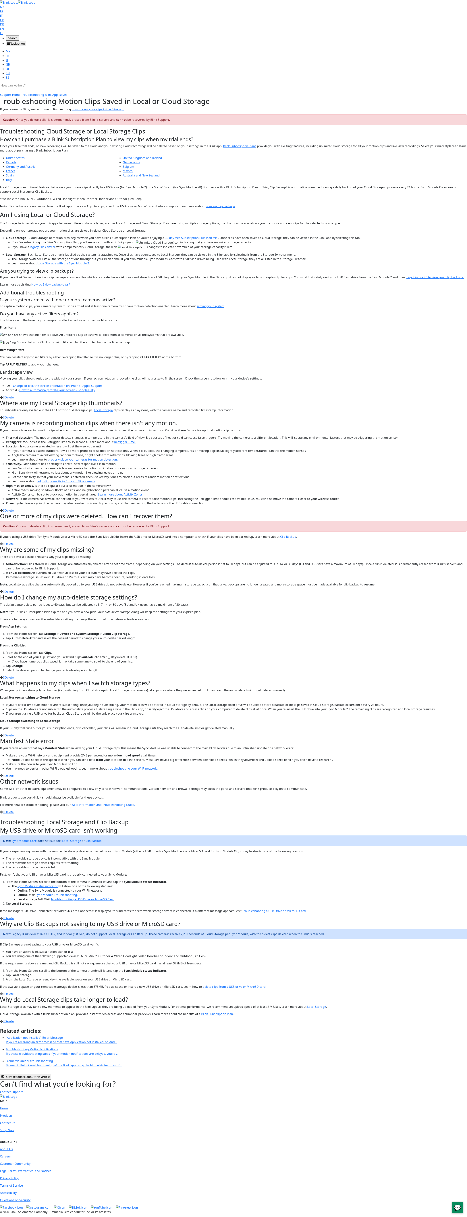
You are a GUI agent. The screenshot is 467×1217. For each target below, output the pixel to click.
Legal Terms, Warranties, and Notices (25, 1171)
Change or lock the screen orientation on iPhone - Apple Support (57, 386)
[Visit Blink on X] (60, 1207)
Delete (9, 397)
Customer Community (15, 1164)
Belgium (128, 167)
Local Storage (103, 410)
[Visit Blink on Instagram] (38, 1207)
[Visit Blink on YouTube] (102, 1207)
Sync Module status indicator (38, 886)
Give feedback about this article (28, 1077)
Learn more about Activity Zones (120, 494)
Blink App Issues (56, 95)
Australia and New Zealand (141, 175)
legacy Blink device (43, 247)
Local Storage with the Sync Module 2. (63, 263)
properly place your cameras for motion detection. (83, 459)
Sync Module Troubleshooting (56, 895)
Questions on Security (15, 1200)
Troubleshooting (32, 95)
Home (4, 1108)
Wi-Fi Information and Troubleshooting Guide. (103, 805)
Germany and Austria (20, 167)
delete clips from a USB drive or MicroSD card (234, 987)
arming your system (210, 306)
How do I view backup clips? (50, 284)
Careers (5, 1156)
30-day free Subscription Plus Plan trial (191, 238)
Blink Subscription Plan (217, 1014)
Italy (9, 180)
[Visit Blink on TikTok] (78, 1207)
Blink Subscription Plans (239, 146)
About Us (6, 1149)
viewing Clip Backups (220, 206)
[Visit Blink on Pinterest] (127, 1207)
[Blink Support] (17, 2)
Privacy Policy (9, 1178)
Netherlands (131, 162)
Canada (11, 162)
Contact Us (7, 1123)
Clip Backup (288, 537)
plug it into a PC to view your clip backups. (435, 277)
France (10, 171)
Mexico (128, 171)
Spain (10, 175)
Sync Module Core (24, 841)
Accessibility (8, 1193)
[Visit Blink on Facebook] (12, 1207)
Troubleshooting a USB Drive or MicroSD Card (82, 899)
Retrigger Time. (125, 442)
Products (6, 1116)
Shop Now (7, 1130)
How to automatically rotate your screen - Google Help (57, 390)
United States (15, 158)
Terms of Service (11, 1185)
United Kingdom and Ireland (142, 158)
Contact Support (11, 1092)
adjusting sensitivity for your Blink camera (66, 481)
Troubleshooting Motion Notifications (62, 1051)
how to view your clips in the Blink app (98, 109)
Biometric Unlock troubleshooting (64, 1063)
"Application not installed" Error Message (61, 1040)
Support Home (10, 95)
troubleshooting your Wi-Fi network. (132, 768)
